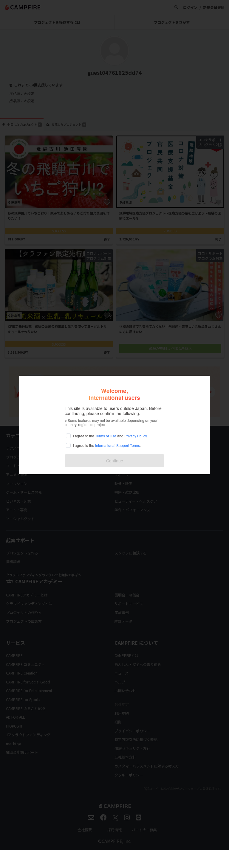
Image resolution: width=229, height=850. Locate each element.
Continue (114, 461)
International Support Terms (117, 445)
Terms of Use (105, 435)
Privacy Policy (135, 435)
